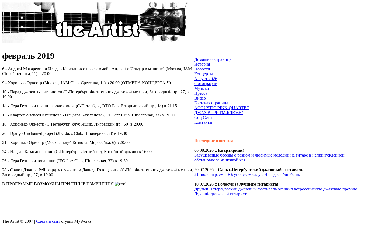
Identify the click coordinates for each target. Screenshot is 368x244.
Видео (200, 98)
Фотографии (205, 83)
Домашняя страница (212, 59)
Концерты (203, 74)
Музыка (201, 88)
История (202, 64)
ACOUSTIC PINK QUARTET (221, 107)
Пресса (200, 93)
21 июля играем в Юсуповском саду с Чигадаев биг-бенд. (247, 174)
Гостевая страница (211, 103)
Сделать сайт (48, 221)
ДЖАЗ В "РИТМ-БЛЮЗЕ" (218, 112)
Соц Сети (203, 117)
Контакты (203, 122)
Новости (202, 69)
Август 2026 (205, 78)
